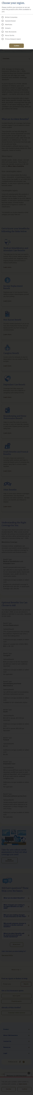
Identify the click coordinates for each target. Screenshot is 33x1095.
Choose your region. (13, 2)
